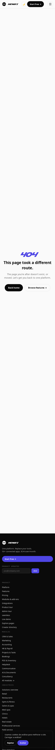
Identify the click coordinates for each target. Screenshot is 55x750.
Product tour (7, 607)
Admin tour (7, 611)
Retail (4, 694)
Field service (7, 729)
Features (5, 591)
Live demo (6, 619)
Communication (9, 668)
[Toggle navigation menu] (50, 4)
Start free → (35, 4)
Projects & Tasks (9, 652)
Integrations (7, 603)
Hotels (4, 717)
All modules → (8, 680)
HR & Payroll (7, 648)
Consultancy (7, 676)
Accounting (7, 644)
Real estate (7, 721)
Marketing (6, 640)
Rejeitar (10, 743)
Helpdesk (6, 664)
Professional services (11, 725)
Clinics (5, 713)
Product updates (10, 566)
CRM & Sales (7, 636)
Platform (5, 587)
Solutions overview (10, 690)
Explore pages (8, 623)
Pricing (5, 595)
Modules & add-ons (10, 599)
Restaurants (7, 698)
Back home (13, 287)
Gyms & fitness (8, 701)
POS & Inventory (9, 660)
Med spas (6, 709)
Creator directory (9, 627)
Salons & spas (8, 705)
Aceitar (23, 743)
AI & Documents (9, 672)
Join (35, 571)
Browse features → (37, 287)
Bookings (6, 656)
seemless (6, 615)
